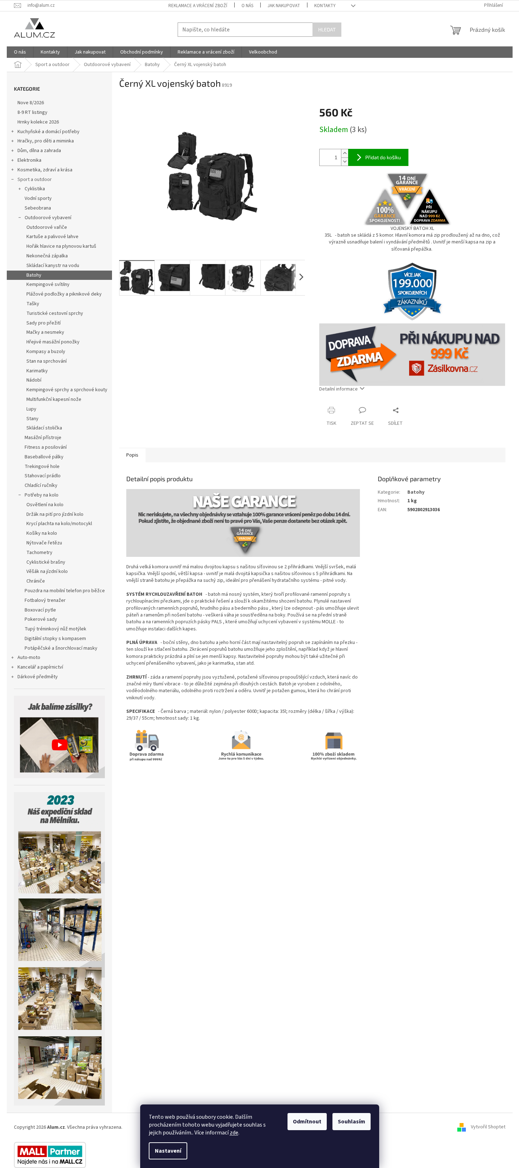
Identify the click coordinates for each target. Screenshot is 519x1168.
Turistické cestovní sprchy (54, 313)
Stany (32, 418)
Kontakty (325, 5)
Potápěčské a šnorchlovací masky (61, 648)
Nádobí (33, 380)
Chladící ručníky (41, 485)
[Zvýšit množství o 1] (344, 153)
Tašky (32, 303)
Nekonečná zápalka (47, 256)
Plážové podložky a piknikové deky (64, 294)
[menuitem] (20, 52)
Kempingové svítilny (48, 284)
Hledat (327, 29)
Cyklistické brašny (45, 562)
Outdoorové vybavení (48, 217)
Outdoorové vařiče (46, 227)
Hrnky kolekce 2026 (38, 122)
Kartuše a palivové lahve (52, 236)
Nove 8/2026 (30, 102)
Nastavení (168, 1151)
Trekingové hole (42, 466)
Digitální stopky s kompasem (55, 638)
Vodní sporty (38, 198)
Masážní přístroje (43, 437)
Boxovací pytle (40, 610)
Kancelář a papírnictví (40, 667)
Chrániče (35, 581)
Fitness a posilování (46, 447)
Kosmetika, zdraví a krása (44, 169)
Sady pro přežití (43, 323)
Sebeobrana (38, 208)
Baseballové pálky (44, 456)
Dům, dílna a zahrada (39, 150)
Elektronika (29, 160)
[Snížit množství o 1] (344, 161)
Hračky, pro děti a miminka (45, 141)
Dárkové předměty (37, 676)
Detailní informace (338, 389)
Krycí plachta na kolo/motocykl (59, 523)
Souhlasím (351, 1122)
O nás (247, 5)
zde (234, 1133)
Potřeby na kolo (41, 495)
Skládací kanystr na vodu (52, 265)
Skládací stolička (44, 428)
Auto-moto (28, 657)
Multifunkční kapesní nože (53, 399)
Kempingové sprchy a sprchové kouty (66, 389)
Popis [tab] (132, 455)
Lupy (31, 409)
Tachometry (39, 552)
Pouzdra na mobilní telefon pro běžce (65, 590)
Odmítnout (307, 1122)
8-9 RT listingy (32, 112)
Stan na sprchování (46, 361)
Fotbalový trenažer (45, 600)
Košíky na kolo (41, 533)
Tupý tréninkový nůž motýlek (55, 629)
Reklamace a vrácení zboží (197, 5)
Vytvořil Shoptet (488, 1127)
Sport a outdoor (34, 179)
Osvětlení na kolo (44, 504)
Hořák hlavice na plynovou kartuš (61, 246)
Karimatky (37, 370)
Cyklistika (35, 188)
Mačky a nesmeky (45, 332)
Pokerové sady (41, 619)
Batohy (33, 275)
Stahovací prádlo (43, 475)
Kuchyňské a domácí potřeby (48, 131)
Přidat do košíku (383, 157)
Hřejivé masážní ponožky (53, 342)
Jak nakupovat (284, 5)
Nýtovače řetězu (44, 543)
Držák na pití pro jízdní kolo (54, 514)
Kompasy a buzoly (45, 351)
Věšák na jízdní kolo (47, 571)
